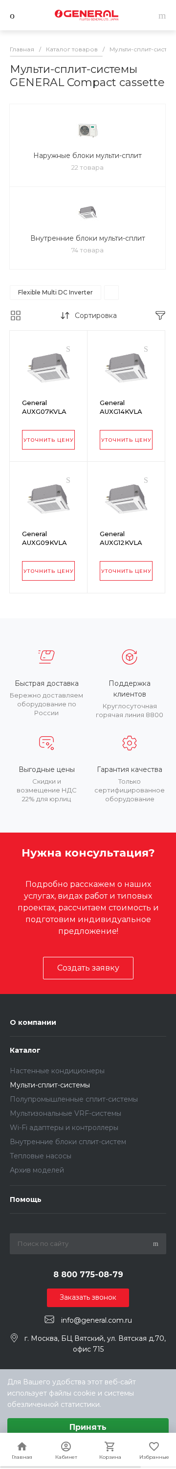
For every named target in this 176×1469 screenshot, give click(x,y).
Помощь (26, 1199)
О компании (33, 1022)
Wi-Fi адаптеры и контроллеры (64, 1127)
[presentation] (16, 369)
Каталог (25, 1050)
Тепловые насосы (40, 1156)
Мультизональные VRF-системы (65, 1113)
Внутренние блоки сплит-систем (68, 1141)
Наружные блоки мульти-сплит (87, 155)
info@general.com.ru (96, 1319)
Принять (88, 1427)
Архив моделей (37, 1170)
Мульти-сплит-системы (50, 1085)
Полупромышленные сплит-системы (74, 1099)
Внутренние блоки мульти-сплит (87, 238)
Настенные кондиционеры (57, 1070)
